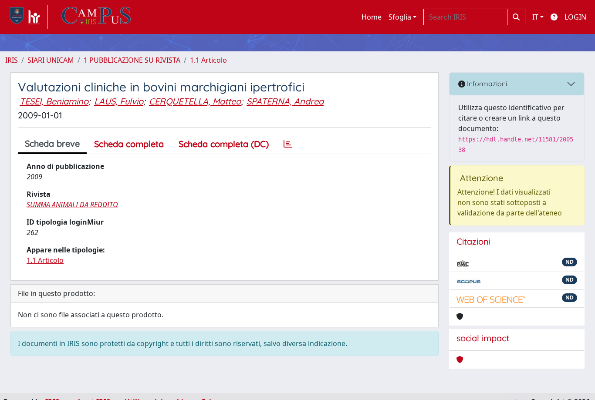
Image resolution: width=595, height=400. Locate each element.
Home (372, 17)
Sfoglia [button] (400, 17)
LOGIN (575, 17)
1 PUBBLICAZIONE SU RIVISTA (132, 60)
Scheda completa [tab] (129, 143)
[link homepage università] (96, 17)
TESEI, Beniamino (54, 101)
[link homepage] (26, 17)
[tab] (288, 144)
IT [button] (535, 17)
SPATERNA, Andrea (285, 101)
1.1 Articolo (208, 60)
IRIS (11, 60)
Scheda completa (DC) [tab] (224, 143)
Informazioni (486, 83)
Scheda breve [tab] (52, 143)
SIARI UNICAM (50, 60)
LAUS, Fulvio (118, 101)
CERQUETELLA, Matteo (195, 101)
